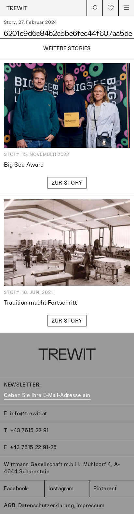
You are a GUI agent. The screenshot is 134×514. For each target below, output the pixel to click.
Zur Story (67, 183)
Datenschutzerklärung (46, 505)
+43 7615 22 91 (29, 430)
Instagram (61, 488)
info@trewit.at (28, 413)
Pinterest (105, 488)
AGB (10, 505)
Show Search (94, 8)
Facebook (16, 488)
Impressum (90, 505)
